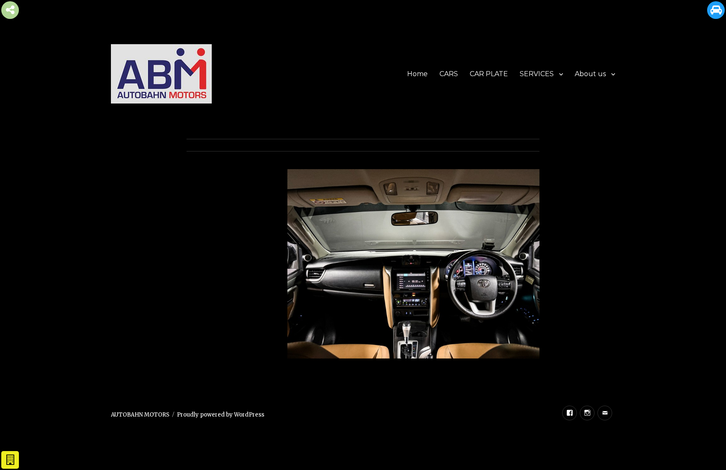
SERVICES (537, 74)
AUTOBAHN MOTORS (140, 414)
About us (590, 74)
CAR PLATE (489, 74)
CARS (448, 74)
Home (417, 74)
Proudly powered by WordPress (220, 414)
